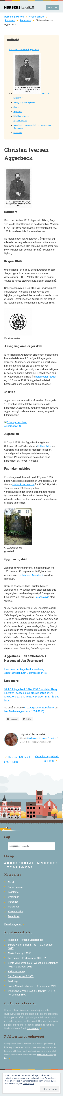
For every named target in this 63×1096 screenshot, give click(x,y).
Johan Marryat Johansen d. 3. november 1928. (32, 986)
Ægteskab (17, 112)
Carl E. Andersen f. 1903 (20, 976)
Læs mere (17, 133)
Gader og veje (15, 887)
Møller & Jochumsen (23, 484)
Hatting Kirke (44, 446)
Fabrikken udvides (21, 116)
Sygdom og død (20, 121)
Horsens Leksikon (14, 16)
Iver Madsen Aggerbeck (30, 575)
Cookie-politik (28, 1084)
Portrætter (25, 20)
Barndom (45, 93)
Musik (11, 882)
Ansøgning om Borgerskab (24, 102)
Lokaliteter (13, 892)
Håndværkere (33, 738)
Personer (10, 20)
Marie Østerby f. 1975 (19, 953)
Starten (16, 107)
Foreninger (13, 916)
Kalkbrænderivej (16, 971)
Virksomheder (15, 911)
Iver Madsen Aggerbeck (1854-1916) (24, 711)
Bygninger (13, 896)
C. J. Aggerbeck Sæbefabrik (39, 707)
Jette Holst (38, 734)
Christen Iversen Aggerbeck (24, 49)
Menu (52, 7)
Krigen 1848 (18, 98)
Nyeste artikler (36, 16)
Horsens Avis (42, 597)
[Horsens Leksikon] (19, 7)
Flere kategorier (14, 924)
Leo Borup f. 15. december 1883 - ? (27, 958)
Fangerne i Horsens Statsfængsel (26, 939)
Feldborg (13, 981)
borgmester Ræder (45, 376)
